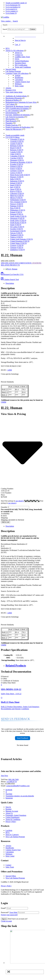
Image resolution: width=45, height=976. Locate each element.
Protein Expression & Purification (18, 127)
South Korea (18, 223)
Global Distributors (22, 61)
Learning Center (12, 73)
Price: (3, 495)
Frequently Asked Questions (16, 815)
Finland (16, 166)
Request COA (11, 90)
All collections (18, 51)
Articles (17, 75)
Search (5, 29)
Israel (15, 185)
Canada (16, 152)
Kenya (16, 191)
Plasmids (9, 123)
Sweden (16, 229)
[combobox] (18, 29)
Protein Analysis (12, 125)
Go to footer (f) (11, 13)
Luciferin (9, 830)
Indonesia (17, 181)
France (16, 169)
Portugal (16, 214)
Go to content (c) (12, 11)
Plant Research (11, 121)
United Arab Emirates (21, 239)
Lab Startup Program (13, 71)
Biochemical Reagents (14, 98)
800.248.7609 (13, 779)
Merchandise (10, 119)
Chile (15, 154)
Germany (17, 171)
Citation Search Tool (22, 82)
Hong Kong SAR (20, 175)
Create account (6, 921)
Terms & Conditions (13, 819)
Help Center (19, 86)
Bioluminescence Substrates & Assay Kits (21, 102)
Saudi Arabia (18, 216)
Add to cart (5, 522)
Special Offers (11, 69)
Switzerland (18, 231)
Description (10, 283)
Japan (15, 189)
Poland (16, 212)
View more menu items (14, 92)
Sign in (4, 919)
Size (12, 501)
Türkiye (16, 237)
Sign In (8, 807)
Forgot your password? (9, 915)
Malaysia (17, 196)
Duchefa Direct (20, 63)
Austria (16, 144)
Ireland (16, 183)
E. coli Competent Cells (14, 111)
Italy (15, 187)
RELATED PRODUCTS (10, 265)
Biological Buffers (12, 100)
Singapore (17, 218)
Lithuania (17, 193)
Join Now (4, 776)
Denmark (17, 160)
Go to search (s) (11, 9)
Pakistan (16, 206)
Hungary (16, 177)
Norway (16, 204)
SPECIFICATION (8, 263)
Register (9, 809)
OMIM (3, 402)
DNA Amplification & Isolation (17, 108)
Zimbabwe (17, 250)
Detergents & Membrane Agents (18, 106)
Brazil (15, 148)
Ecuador (16, 164)
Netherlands (18, 200)
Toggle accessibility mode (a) (16, 3)
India (15, 179)
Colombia (17, 156)
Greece (16, 173)
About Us (9, 51)
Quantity (4, 507)
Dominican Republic (21, 162)
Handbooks (19, 78)
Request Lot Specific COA (13, 274)
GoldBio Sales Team (22, 57)
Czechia (16, 158)
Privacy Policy (11, 822)
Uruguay (16, 245)
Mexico (16, 198)
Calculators (19, 80)
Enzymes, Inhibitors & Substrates (18, 115)
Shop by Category (12, 835)
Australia (17, 141)
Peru (15, 208)
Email (3, 908)
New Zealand (18, 202)
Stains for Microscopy (14, 129)
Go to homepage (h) (13, 5)
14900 (9, 370)
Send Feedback (22, 738)
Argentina (17, 139)
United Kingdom (19, 241)
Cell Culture (10, 104)
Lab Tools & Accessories (15, 117)
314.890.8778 (11, 782)
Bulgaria (16, 150)
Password (9, 912)
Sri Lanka (17, 227)
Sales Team (10, 867)
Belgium (16, 146)
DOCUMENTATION (23, 263)
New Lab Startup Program (15, 837)
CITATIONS (36, 263)
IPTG (8, 48)
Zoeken (32, 29)
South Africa (18, 220)
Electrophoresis (11, 113)
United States (18, 243)
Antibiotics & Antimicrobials (16, 96)
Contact (8, 865)
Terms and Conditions (23, 67)
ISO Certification (21, 65)
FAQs (17, 59)
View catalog (6, 21)
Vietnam (16, 248)
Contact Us (19, 55)
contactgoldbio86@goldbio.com (18, 786)
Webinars (18, 84)
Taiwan (16, 233)
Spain (15, 225)
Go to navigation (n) (13, 7)
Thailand (16, 235)
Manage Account (12, 811)
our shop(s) (19, 501)
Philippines (17, 210)
